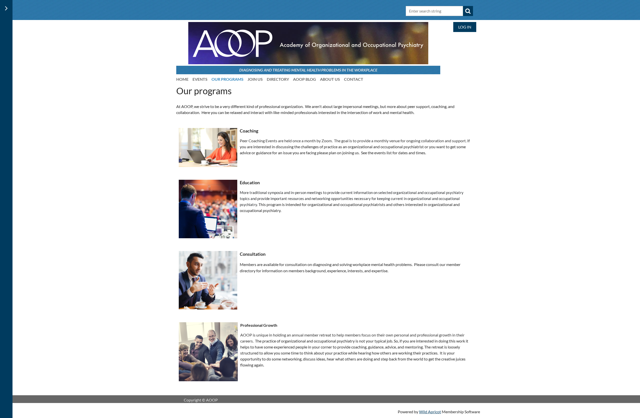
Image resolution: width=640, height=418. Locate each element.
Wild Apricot (430, 411)
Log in (464, 26)
